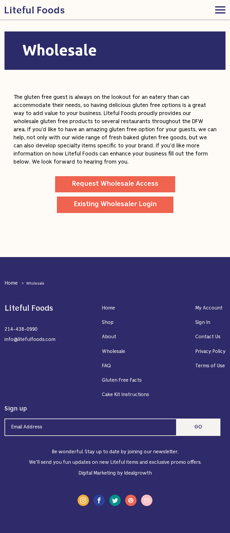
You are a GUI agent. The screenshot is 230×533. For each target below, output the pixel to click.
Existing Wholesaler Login (115, 204)
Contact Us (207, 337)
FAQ (106, 366)
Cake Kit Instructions (125, 394)
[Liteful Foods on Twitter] (115, 500)
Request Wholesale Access (115, 184)
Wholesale (113, 351)
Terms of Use (210, 366)
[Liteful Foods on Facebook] (99, 500)
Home (11, 283)
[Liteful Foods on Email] (146, 500)
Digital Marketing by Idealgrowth (115, 473)
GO (198, 427)
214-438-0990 (20, 329)
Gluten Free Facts (122, 380)
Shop (108, 322)
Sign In (202, 322)
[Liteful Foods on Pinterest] (131, 500)
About (109, 337)
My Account (209, 308)
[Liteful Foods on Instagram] (83, 500)
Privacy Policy (210, 351)
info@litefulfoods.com (29, 339)
